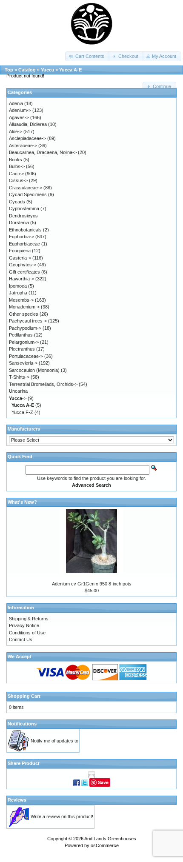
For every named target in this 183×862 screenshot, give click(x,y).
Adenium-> (20, 110)
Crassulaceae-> (25, 187)
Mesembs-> (21, 300)
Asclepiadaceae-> (27, 138)
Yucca (47, 69)
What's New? (22, 502)
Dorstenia (19, 222)
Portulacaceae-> (26, 356)
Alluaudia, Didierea (28, 124)
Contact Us (20, 639)
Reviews (17, 799)
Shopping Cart (24, 696)
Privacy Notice (24, 625)
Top (9, 69)
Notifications (22, 723)
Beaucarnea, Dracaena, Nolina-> (43, 152)
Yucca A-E (70, 69)
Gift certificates (24, 271)
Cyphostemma (24, 208)
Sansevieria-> (23, 362)
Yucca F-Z (22, 412)
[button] (87, 56)
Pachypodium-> (25, 328)
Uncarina (18, 391)
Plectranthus (22, 348)
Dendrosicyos (23, 215)
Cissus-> (18, 180)
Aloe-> (15, 131)
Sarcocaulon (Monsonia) (34, 370)
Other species (23, 314)
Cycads (17, 201)
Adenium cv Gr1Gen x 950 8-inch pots (92, 583)
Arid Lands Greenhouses (110, 838)
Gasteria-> (20, 257)
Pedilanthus (21, 334)
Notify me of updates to (54, 740)
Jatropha (18, 292)
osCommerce (105, 845)
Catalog (27, 69)
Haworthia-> (21, 278)
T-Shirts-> (19, 377)
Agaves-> (19, 117)
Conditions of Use (27, 632)
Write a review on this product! (62, 816)
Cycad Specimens (28, 194)
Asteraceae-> (23, 145)
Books (15, 159)
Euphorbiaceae (24, 243)
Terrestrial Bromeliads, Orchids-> (43, 384)
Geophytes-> (22, 264)
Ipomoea (18, 285)
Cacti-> (16, 173)
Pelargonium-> (24, 342)
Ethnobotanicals (25, 229)
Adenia (16, 103)
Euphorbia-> (21, 236)
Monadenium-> (24, 306)
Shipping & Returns (29, 618)
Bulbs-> (17, 166)
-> (17, 398)
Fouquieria (20, 250)
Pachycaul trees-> (28, 320)
